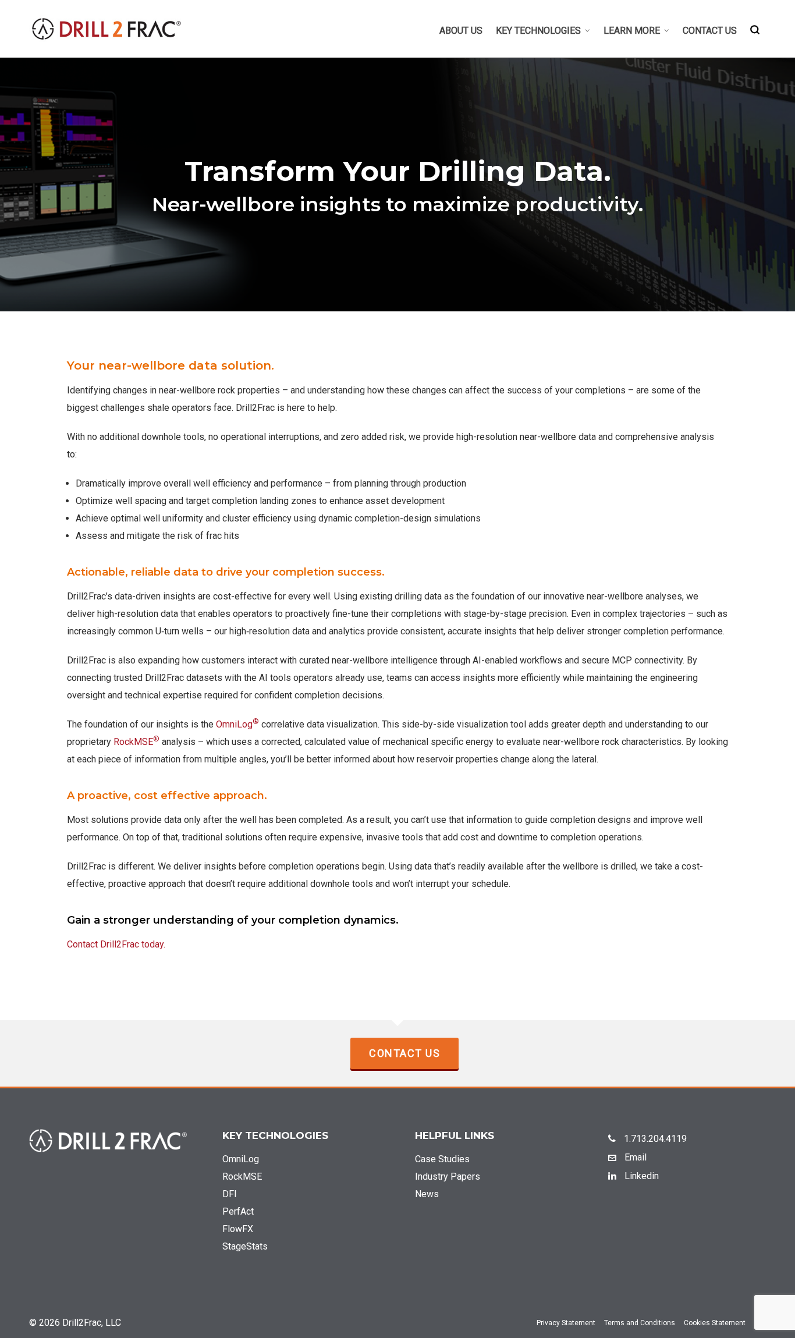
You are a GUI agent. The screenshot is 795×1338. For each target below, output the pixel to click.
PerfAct (238, 1211)
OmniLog (237, 724)
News (427, 1193)
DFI (229, 1193)
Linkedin (640, 1175)
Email (634, 1157)
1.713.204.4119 (654, 1138)
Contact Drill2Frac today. (116, 944)
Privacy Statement (566, 1323)
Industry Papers (447, 1176)
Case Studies (442, 1159)
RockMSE (136, 741)
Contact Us (404, 1053)
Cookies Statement (715, 1323)
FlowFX (237, 1228)
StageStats (245, 1246)
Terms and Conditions (639, 1323)
